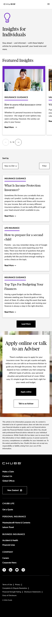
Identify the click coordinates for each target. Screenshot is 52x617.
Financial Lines (8, 545)
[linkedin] (10, 570)
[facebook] (4, 570)
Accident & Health (10, 540)
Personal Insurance (14, 517)
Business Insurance (13, 534)
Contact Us (7, 476)
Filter (44, 166)
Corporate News (9, 563)
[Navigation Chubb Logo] (9, 4)
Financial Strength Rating (11, 592)
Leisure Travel (8, 527)
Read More (9, 216)
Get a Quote (7, 510)
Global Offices (8, 481)
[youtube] (17, 570)
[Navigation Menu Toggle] (48, 4)
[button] (5, 142)
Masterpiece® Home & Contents (16, 523)
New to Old (9, 166)
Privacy (17, 584)
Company (7, 552)
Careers (5, 558)
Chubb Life (8, 504)
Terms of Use (7, 584)
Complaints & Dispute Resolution (14, 588)
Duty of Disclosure (9, 595)
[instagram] (23, 570)
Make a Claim (8, 472)
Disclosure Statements (32, 592)
